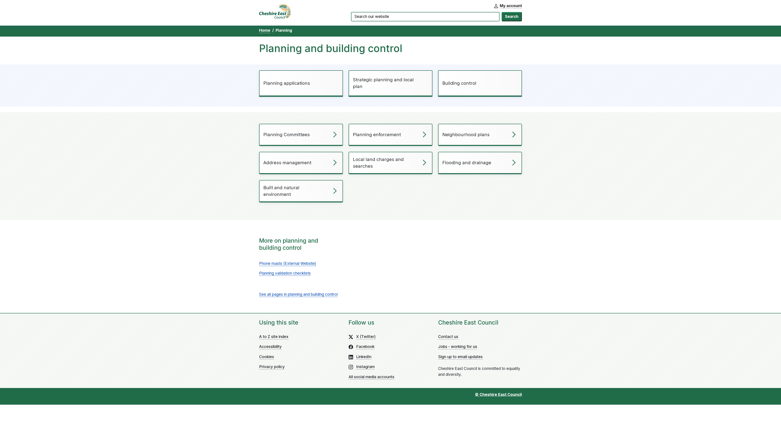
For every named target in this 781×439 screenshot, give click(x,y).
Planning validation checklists (285, 273)
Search (511, 16)
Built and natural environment (281, 191)
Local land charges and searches (378, 163)
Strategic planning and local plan (383, 83)
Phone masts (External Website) (287, 263)
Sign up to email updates (460, 356)
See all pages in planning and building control (298, 294)
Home (264, 30)
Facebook (365, 346)
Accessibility (270, 346)
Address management (287, 162)
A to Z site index (273, 336)
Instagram (365, 366)
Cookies (266, 356)
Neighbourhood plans (466, 134)
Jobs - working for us (457, 346)
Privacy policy (272, 366)
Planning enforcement (377, 134)
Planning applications (286, 83)
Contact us (448, 336)
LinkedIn (363, 356)
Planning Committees (286, 134)
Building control (459, 83)
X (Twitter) (366, 336)
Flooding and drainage (466, 162)
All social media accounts (371, 377)
